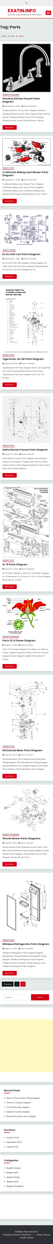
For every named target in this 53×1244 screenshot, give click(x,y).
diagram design (9, 250)
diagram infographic (10, 94)
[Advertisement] (26, 1045)
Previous (7, 984)
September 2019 (14, 1142)
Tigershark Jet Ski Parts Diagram (23, 359)
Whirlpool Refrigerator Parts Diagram (25, 944)
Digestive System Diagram (18, 1111)
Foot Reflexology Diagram (17, 1107)
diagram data (8, 168)
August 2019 (12, 1146)
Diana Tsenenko (30, 106)
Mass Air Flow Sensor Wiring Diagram (23, 1098)
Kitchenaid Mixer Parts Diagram (22, 750)
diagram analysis (13, 1168)
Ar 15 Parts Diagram (14, 564)
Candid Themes (27, 1237)
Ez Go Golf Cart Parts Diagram (21, 254)
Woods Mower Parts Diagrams (21, 838)
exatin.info (22, 10)
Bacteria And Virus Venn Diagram (21, 1116)
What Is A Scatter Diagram (18, 1102)
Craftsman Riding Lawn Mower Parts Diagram (25, 173)
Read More (9, 127)
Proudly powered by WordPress (17, 1234)
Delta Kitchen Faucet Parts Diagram (25, 449)
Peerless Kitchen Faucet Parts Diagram (21, 100)
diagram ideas (8, 355)
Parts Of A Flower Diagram (18, 640)
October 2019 (12, 1137)
